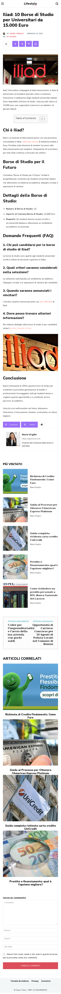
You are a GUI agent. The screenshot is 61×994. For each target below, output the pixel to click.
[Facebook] (15, 44)
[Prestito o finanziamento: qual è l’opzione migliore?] (15, 566)
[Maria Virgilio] (5, 33)
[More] (42, 425)
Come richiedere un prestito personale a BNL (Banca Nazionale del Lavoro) (44, 594)
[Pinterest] (29, 44)
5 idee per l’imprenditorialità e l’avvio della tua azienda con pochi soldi (21, 633)
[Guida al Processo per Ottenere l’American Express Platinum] (15, 509)
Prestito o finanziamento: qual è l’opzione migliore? (44, 565)
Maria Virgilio (17, 33)
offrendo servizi (30, 141)
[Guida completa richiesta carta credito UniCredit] (15, 538)
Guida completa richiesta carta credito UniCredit (44, 536)
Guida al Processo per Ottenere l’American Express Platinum (43, 508)
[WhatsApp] (36, 44)
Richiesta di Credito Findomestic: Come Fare (42, 479)
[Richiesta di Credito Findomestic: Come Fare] (15, 481)
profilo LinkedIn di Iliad (20, 328)
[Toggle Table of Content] (40, 118)
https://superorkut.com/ (31, 439)
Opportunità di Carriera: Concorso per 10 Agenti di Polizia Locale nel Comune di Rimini (42, 635)
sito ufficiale (46, 301)
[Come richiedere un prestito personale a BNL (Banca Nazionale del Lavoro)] (15, 595)
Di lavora (11, 36)
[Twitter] (22, 44)
